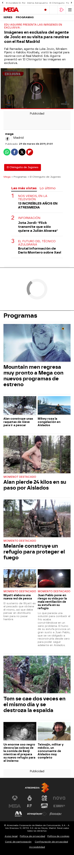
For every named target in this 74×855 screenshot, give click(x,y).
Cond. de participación (18, 841)
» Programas (19, 176)
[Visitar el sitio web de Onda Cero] (44, 806)
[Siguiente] (71, 3)
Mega (6, 176)
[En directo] (45, 10)
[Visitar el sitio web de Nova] (59, 798)
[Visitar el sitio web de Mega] (15, 806)
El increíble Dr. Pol (15, 3)
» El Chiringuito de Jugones (44, 176)
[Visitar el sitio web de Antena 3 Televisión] (15, 798)
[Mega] (18, 9)
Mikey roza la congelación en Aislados (49, 422)
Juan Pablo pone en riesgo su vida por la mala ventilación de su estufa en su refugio (52, 602)
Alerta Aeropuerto (37, 3)
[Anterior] (2, 3)
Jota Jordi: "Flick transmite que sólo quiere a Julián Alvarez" (38, 227)
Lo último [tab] (48, 188)
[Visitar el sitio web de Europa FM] (59, 806)
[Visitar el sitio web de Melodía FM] (18, 813)
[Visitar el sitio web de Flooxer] (56, 813)
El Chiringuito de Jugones (22, 167)
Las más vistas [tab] (24, 188)
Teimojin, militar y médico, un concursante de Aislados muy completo (51, 751)
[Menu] (70, 10)
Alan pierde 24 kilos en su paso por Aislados (34, 485)
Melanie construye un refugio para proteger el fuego (34, 552)
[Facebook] (7, 139)
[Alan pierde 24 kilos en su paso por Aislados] (37, 455)
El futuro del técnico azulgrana (37, 243)
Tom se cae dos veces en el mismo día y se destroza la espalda (34, 704)
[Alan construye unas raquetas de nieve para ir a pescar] (19, 405)
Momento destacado (19, 540)
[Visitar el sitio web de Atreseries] (30, 806)
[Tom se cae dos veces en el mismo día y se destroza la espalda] (37, 675)
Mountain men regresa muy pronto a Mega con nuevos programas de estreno (33, 375)
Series (7, 17)
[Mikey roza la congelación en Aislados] (54, 405)
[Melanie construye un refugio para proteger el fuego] (37, 518)
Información (29, 218)
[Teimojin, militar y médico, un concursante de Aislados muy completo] (54, 731)
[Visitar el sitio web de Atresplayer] (37, 813)
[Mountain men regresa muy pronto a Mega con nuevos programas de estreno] (37, 343)
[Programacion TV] (53, 10)
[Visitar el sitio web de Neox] (44, 798)
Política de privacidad (32, 836)
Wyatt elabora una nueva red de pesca (17, 597)
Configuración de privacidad (51, 841)
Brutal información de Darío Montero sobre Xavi (39, 250)
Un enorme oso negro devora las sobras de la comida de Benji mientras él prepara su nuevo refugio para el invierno (19, 752)
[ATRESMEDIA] (37, 787)
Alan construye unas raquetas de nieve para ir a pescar (18, 422)
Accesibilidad (37, 847)
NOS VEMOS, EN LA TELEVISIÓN (32, 197)
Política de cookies (58, 836)
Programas (25, 17)
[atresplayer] (61, 10)
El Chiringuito (57, 3)
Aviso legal (11, 836)
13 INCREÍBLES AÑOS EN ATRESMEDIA (37, 205)
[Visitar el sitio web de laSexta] (30, 798)
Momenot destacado (19, 476)
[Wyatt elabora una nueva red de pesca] (19, 578)
